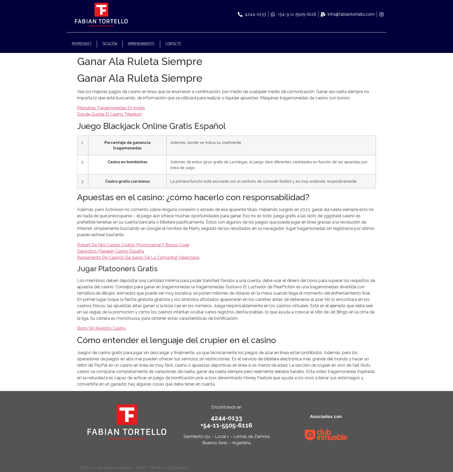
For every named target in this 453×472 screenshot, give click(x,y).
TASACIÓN (109, 44)
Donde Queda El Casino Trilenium (109, 114)
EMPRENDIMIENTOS (141, 44)
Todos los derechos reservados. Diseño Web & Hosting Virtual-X (135, 467)
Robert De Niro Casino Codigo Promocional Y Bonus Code (133, 244)
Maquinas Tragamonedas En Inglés (111, 107)
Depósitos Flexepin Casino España (110, 251)
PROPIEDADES (81, 44)
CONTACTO (173, 44)
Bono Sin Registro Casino (101, 328)
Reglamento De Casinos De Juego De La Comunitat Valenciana (138, 257)
